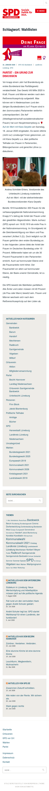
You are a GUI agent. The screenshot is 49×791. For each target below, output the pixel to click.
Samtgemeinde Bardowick (17, 556)
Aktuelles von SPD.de (19, 683)
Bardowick (14, 327)
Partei (9, 375)
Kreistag (33, 543)
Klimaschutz (28, 536)
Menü (42, 11)
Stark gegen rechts (15, 705)
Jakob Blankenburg (18, 408)
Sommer (9, 560)
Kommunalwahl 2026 (19, 469)
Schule (30, 556)
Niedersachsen (16, 438)
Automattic (29, 787)
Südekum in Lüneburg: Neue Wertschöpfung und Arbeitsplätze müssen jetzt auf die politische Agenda (24, 590)
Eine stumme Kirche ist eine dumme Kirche (23, 652)
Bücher (12, 421)
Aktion (12, 366)
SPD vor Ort (8, 738)
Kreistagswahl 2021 (18, 473)
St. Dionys (37, 561)
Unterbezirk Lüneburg (19, 395)
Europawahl (20, 530)
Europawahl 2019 (17, 460)
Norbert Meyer (33, 549)
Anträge (13, 417)
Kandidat (9, 535)
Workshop (21, 567)
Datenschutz (9, 757)
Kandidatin (18, 535)
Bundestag (16, 523)
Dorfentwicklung (13, 526)
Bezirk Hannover (17, 379)
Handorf (13, 336)
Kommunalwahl (15, 539)
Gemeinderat (30, 529)
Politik (8, 553)
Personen (10, 399)
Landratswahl (32, 546)
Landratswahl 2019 (18, 477)
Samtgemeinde (16, 349)
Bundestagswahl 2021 (19, 451)
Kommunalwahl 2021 (19, 464)
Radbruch (14, 344)
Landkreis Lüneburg (18, 434)
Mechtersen (14, 340)
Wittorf (12, 357)
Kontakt (6, 761)
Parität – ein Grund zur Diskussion (18, 74)
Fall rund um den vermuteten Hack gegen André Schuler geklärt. (22, 602)
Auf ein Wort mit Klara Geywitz (17, 126)
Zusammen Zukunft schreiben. (20, 687)
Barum (12, 331)
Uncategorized (13, 443)
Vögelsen (13, 353)
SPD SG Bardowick (25, 65)
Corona (35, 523)
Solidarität (37, 556)
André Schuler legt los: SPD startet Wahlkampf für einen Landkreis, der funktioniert (23, 614)
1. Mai (8, 520)
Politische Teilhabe (15, 412)
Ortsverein (11, 362)
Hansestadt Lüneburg (19, 430)
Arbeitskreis (14, 520)
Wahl (18, 564)
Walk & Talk (9, 568)
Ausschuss (23, 520)
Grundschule (10, 533)
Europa (13, 530)
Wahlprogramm (34, 564)
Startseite (7, 729)
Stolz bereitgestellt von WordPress (21, 783)
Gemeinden (11, 323)
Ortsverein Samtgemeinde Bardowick (21, 390)
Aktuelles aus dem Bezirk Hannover (20, 637)
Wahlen (9, 447)
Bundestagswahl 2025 (19, 456)
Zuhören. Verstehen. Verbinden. (21, 643)
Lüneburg (10, 549)
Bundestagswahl (26, 523)
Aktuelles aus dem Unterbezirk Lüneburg (23, 581)
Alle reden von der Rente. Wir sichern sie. (24, 697)
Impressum (8, 753)
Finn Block (14, 404)
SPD (11, 68)
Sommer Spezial (19, 560)
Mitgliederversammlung (20, 370)
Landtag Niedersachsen (20, 383)
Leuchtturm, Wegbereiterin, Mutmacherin (19, 663)
